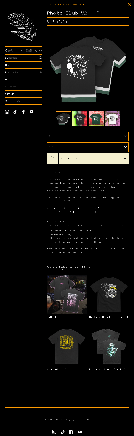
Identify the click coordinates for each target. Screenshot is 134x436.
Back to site (13, 101)
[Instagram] (7, 111)
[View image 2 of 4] (79, 118)
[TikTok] (15, 111)
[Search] (40, 58)
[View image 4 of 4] (112, 118)
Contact (9, 93)
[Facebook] (23, 111)
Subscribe (11, 86)
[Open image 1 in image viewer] (88, 69)
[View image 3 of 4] (96, 118)
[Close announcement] (129, 4)
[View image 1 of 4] (63, 118)
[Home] (23, 27)
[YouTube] (31, 111)
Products (11, 72)
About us (10, 79)
